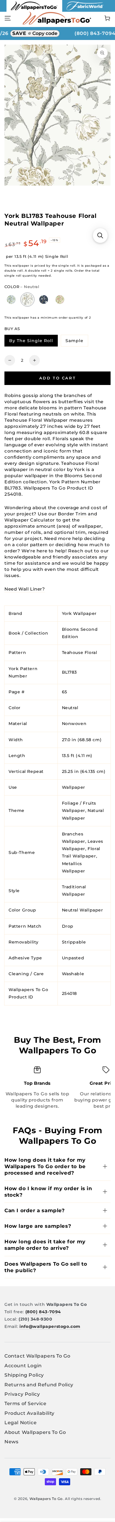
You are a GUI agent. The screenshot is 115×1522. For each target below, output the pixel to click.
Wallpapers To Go (46, 1498)
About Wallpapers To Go (35, 1432)
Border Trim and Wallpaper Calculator (50, 517)
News (11, 1441)
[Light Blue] (11, 300)
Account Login (23, 1365)
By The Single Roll (33, 341)
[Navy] (44, 300)
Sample (76, 341)
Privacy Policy (22, 1394)
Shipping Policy (24, 1375)
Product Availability (29, 1413)
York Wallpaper (79, 613)
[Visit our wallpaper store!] (34, 10)
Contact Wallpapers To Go (37, 1356)
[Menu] (7, 18)
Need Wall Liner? (24, 589)
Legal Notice (20, 1422)
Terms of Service (25, 1403)
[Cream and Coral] (60, 300)
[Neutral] (27, 299)
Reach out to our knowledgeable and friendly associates (56, 554)
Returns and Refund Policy (38, 1385)
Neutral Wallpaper (82, 910)
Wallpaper (73, 787)
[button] (100, 235)
